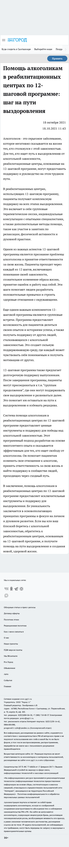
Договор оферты (12, 613)
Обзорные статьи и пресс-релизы (20, 607)
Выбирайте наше (43, 49)
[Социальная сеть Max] (6, 595)
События (8, 680)
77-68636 (31, 766)
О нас (6, 637)
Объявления (9, 668)
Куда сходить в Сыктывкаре (16, 49)
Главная (7, 686)
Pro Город (8, 662)
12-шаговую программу (41, 194)
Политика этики (11, 619)
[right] (65, 49)
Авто (6, 674)
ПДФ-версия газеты (13, 650)
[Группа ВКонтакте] (6, 588)
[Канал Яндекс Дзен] (21, 588)
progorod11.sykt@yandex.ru (16, 728)
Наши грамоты (11, 643)
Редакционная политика (15, 625)
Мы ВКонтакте (10, 656)
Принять (57, 58)
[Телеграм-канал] (16, 588)
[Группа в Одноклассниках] (11, 588)
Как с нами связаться (14, 631)
